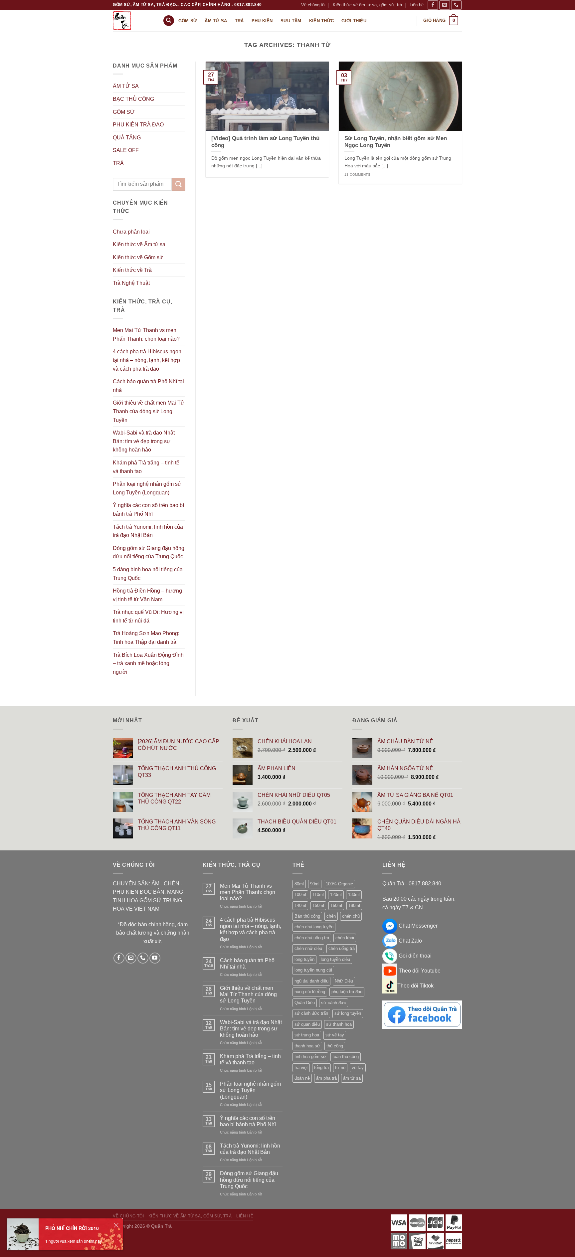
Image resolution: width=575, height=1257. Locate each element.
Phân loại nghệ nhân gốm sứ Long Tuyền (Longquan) (147, 488)
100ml (300, 894)
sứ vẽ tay (334, 1034)
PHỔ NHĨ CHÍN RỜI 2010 (72, 1228)
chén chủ (351, 916)
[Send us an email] (444, 5)
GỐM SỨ (124, 112)
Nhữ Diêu (344, 981)
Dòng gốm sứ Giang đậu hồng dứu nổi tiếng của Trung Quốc (148, 552)
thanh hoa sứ (307, 1045)
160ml (336, 905)
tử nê (340, 1067)
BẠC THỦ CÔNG (133, 99)
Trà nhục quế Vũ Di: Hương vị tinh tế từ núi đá (148, 616)
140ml (300, 905)
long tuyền (304, 959)
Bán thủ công (307, 916)
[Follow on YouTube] (154, 958)
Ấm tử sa (216, 20)
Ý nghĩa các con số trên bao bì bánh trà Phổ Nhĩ (148, 509)
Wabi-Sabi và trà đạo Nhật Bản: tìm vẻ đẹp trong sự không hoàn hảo (144, 441)
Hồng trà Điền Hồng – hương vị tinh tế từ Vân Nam (147, 595)
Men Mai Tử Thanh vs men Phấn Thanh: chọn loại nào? (146, 334)
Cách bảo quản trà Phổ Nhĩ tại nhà (148, 386)
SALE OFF (126, 150)
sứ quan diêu (307, 1024)
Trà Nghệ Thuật (131, 283)
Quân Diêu (304, 1002)
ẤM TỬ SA (126, 86)
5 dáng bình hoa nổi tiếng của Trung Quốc (148, 574)
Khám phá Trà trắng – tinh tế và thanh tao (146, 467)
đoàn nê (302, 1078)
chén (331, 916)
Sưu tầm (291, 20)
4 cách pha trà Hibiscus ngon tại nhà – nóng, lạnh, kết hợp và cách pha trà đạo (147, 360)
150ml (318, 905)
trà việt (301, 1067)
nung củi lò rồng (309, 991)
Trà (239, 20)
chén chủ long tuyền (313, 926)
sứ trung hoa (306, 1034)
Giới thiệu (353, 20)
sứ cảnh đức (333, 1002)
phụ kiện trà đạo (346, 991)
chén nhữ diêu (308, 948)
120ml (336, 894)
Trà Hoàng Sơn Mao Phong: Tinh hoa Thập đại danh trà (146, 637)
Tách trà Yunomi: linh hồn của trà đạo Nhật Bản (148, 531)
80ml (299, 883)
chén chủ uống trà (311, 937)
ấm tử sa (352, 1078)
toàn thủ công (345, 1056)
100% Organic (339, 883)
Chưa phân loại (131, 232)
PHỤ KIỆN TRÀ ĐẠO (138, 124)
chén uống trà (341, 948)
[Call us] (456, 5)
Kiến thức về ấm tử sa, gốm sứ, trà (367, 4)
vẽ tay (358, 1067)
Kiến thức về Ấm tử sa (139, 244)
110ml (318, 894)
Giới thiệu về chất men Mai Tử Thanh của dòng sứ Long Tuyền (148, 411)
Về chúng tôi (313, 4)
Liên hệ (417, 4)
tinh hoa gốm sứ (310, 1056)
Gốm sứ (187, 20)
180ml (354, 905)
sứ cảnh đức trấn (311, 1013)
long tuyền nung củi (313, 970)
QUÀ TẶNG (127, 137)
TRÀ (118, 163)
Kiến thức (321, 20)
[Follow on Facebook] (433, 5)
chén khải (344, 937)
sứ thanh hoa (339, 1024)
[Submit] (178, 184)
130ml (354, 894)
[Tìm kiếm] (168, 20)
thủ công (334, 1045)
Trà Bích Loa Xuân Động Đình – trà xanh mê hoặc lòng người (148, 663)
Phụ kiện (262, 20)
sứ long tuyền (347, 1013)
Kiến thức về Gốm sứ (138, 257)
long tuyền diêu (335, 959)
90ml (314, 883)
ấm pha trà (326, 1078)
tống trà (321, 1067)
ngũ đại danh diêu (311, 981)
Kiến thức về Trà (132, 270)
